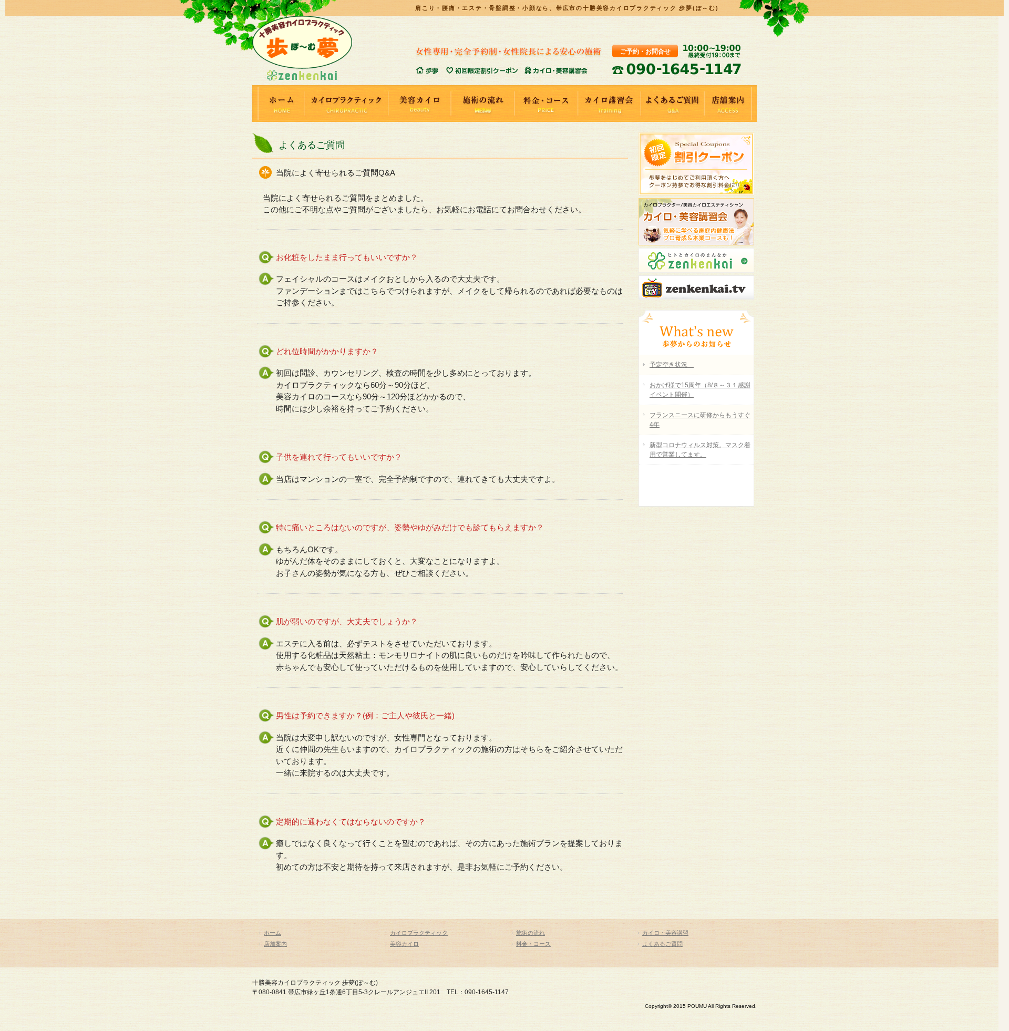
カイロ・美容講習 (665, 933)
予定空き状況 (672, 364)
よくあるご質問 (672, 103)
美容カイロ (420, 103)
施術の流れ (483, 103)
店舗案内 (730, 103)
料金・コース (546, 103)
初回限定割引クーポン (485, 70)
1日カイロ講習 (555, 70)
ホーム (278, 103)
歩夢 (431, 70)
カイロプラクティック (347, 103)
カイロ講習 (609, 103)
